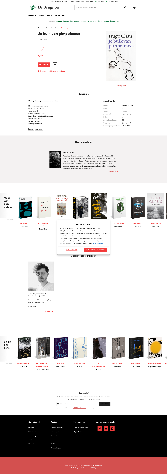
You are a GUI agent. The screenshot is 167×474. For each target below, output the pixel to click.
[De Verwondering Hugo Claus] (118, 210)
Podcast (49, 15)
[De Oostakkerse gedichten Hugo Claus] (43, 211)
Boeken (31, 15)
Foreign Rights (56, 448)
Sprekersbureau (56, 436)
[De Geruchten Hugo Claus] (136, 210)
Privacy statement (70, 465)
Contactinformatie (57, 427)
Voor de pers (55, 431)
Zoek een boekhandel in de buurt (53, 71)
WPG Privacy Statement (79, 408)
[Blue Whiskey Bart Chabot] (135, 352)
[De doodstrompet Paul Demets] (23, 352)
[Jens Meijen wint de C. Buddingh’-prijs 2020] (41, 288)
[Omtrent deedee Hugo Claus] (155, 210)
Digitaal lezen (77, 431)
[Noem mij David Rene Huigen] (117, 352)
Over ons (31, 427)
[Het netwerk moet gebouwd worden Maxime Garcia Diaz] (42, 353)
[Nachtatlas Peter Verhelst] (60, 352)
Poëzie (31, 129)
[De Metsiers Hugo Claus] (24, 210)
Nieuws (57, 15)
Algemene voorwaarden (84, 465)
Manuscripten (55, 440)
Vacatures (31, 440)
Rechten (65, 15)
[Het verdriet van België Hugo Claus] (61, 210)
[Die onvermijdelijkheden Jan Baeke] (98, 353)
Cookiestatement (97, 465)
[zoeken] (125, 7)
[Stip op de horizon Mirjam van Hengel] (154, 352)
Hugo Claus (38, 129)
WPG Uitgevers (94, 468)
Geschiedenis (32, 431)
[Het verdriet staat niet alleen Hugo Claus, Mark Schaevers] (99, 213)
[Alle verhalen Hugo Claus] (80, 210)
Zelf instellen (71, 250)
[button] (11, 220)
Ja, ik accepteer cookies (95, 250)
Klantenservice (78, 436)
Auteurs (41, 15)
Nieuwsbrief (32, 444)
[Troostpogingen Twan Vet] (79, 352)
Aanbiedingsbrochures (35, 436)
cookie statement (97, 243)
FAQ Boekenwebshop (80, 427)
